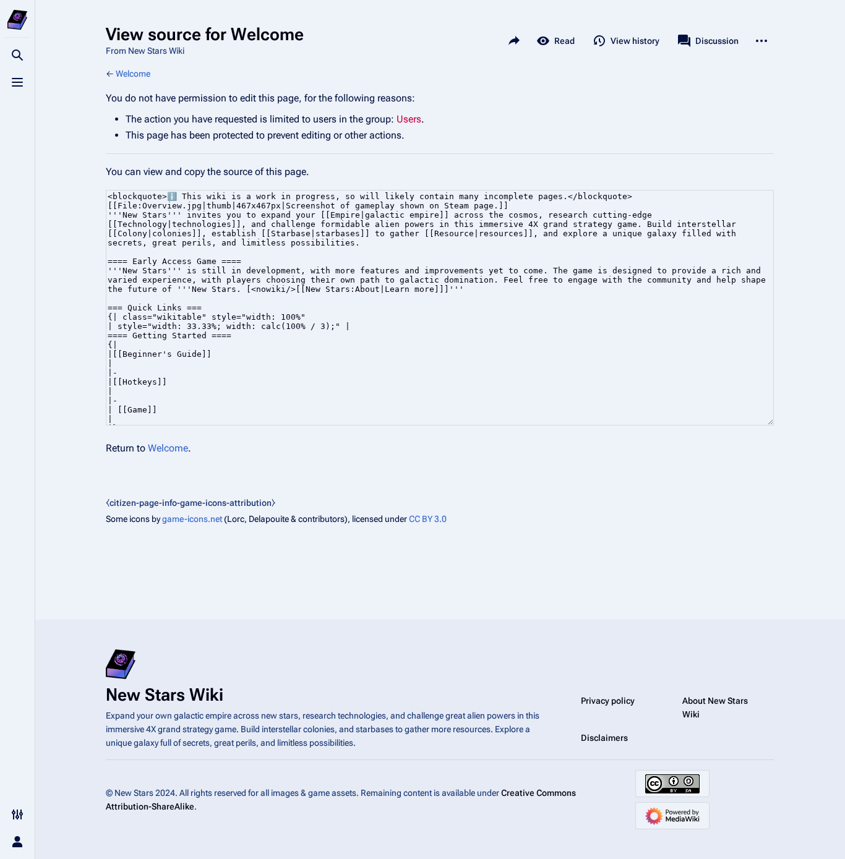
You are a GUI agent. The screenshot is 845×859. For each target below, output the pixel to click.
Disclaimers (604, 738)
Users (409, 119)
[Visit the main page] (17, 19)
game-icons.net (192, 519)
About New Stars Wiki (715, 707)
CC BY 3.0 (428, 519)
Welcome (133, 74)
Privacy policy (608, 701)
